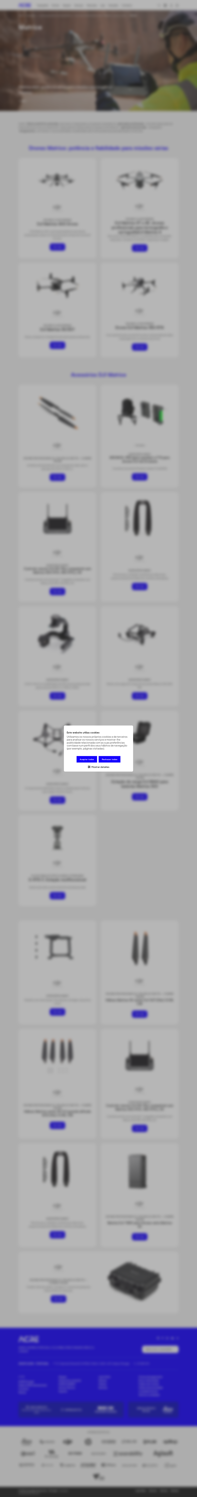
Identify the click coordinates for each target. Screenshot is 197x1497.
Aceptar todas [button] (87, 759)
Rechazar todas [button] (109, 759)
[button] (98, 767)
